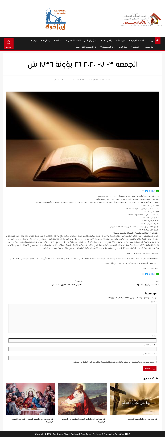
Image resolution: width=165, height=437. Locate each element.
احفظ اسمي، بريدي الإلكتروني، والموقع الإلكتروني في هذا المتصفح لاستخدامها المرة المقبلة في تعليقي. (113, 362)
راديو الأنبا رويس (8, 43)
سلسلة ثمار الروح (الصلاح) (148, 283)
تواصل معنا (107, 40)
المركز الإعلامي (90, 40)
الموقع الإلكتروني (149, 353)
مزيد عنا (121, 40)
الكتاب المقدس (74, 40)
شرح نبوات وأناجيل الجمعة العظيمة (142, 419)
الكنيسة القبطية (137, 40)
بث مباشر (149, 47)
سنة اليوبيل (122, 47)
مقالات (59, 40)
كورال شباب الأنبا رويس (86, 47)
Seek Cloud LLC (122, 434)
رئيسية (150, 40)
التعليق (153, 301)
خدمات (136, 47)
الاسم (153, 336)
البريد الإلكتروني (149, 344)
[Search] (16, 43)
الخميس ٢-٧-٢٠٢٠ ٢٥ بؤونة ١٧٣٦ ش (66, 283)
